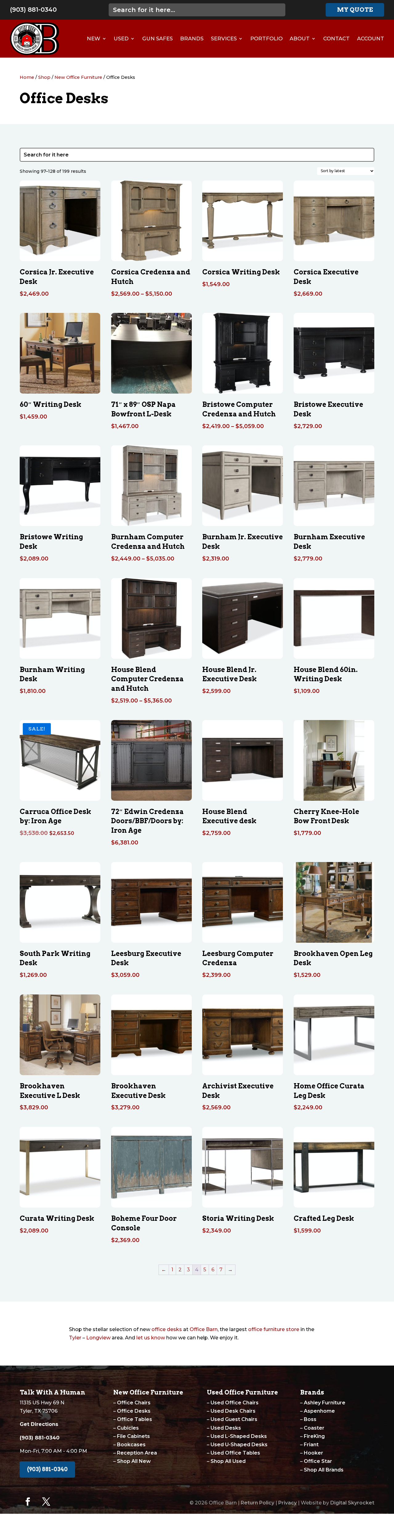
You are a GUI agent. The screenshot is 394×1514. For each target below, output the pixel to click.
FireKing (314, 1436)
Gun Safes (157, 38)
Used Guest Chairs (234, 1419)
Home (27, 77)
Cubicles (128, 1428)
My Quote (355, 9)
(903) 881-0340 (33, 9)
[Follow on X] (46, 1502)
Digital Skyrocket (352, 1503)
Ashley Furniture (324, 1403)
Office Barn (204, 1329)
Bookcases (131, 1444)
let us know (150, 1338)
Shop (44, 77)
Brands (191, 38)
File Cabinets (133, 1436)
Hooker (313, 1453)
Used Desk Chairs (233, 1411)
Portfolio (266, 38)
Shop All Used (228, 1461)
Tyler (75, 1338)
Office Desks (134, 1411)
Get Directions (39, 1424)
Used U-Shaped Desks (239, 1444)
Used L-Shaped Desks (239, 1436)
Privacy (287, 1503)
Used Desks (226, 1428)
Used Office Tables (235, 1453)
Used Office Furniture (242, 1392)
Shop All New (134, 1461)
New (93, 38)
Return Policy (257, 1503)
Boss (310, 1419)
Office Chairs (134, 1403)
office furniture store (273, 1329)
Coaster (314, 1428)
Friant (311, 1444)
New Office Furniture (78, 77)
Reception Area (137, 1453)
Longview (98, 1338)
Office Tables (134, 1419)
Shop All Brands (324, 1470)
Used (121, 38)
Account (370, 38)
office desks (166, 1329)
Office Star (318, 1461)
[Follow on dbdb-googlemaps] (65, 1502)
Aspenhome (319, 1411)
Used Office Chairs (235, 1403)
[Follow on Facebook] (28, 1502)
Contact (336, 38)
